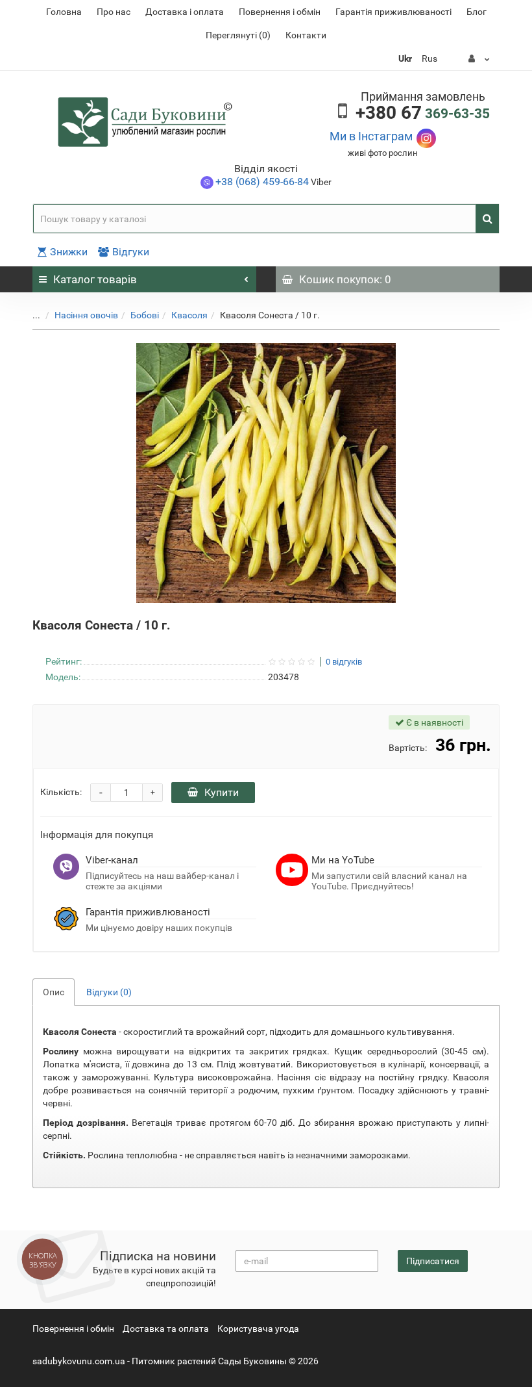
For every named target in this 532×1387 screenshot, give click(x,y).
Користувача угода (258, 1328)
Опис (53, 992)
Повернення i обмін (279, 11)
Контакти (305, 35)
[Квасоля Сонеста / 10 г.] (266, 473)
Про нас (113, 11)
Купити (221, 792)
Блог (476, 11)
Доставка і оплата (184, 11)
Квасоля (189, 315)
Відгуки (130, 252)
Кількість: (61, 792)
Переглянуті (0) (238, 35)
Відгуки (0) (109, 992)
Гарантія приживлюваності (393, 11)
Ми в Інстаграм (371, 136)
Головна (64, 11)
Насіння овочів (86, 315)
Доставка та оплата (166, 1328)
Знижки (69, 252)
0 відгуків (344, 662)
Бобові (144, 315)
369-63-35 (423, 113)
